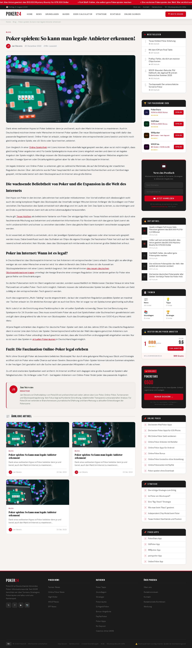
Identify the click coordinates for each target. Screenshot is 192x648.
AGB (102, 644)
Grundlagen (52, 14)
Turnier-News (54, 587)
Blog (14, 22)
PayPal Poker (101, 616)
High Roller (52, 597)
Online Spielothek (38, 147)
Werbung (148, 606)
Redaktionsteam (151, 592)
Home (29, 14)
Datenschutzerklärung (159, 207)
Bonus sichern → (163, 397)
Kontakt (146, 7)
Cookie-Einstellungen (90, 644)
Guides (66, 14)
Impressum (62, 644)
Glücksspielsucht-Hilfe (116, 644)
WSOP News (53, 602)
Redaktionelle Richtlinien (154, 602)
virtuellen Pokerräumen (44, 339)
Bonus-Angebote (103, 611)
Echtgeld (115, 14)
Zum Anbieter (175, 348)
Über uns (136, 7)
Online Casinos (132, 14)
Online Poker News (56, 592)
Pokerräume (101, 602)
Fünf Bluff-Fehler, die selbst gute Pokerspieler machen (89, 2)
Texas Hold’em (23, 216)
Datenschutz (157, 7)
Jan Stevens (17, 46)
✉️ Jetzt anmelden (163, 198)
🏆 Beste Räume (175, 14)
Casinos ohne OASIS (105, 631)
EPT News (52, 606)
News (39, 14)
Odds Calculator (82, 14)
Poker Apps (101, 621)
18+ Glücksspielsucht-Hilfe (175, 7)
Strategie (101, 14)
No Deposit (101, 626)
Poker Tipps (101, 587)
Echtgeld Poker (102, 606)
